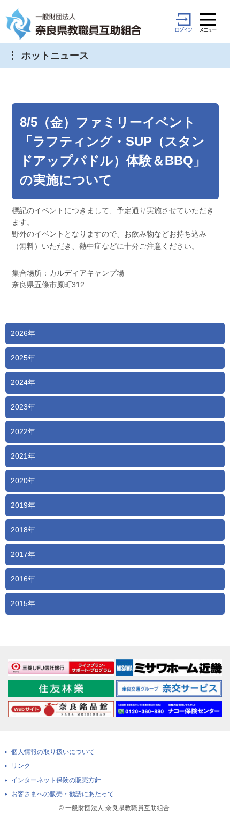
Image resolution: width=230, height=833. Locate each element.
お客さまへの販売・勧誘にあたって (62, 794)
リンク (20, 765)
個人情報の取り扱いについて (53, 752)
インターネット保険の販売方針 (56, 780)
